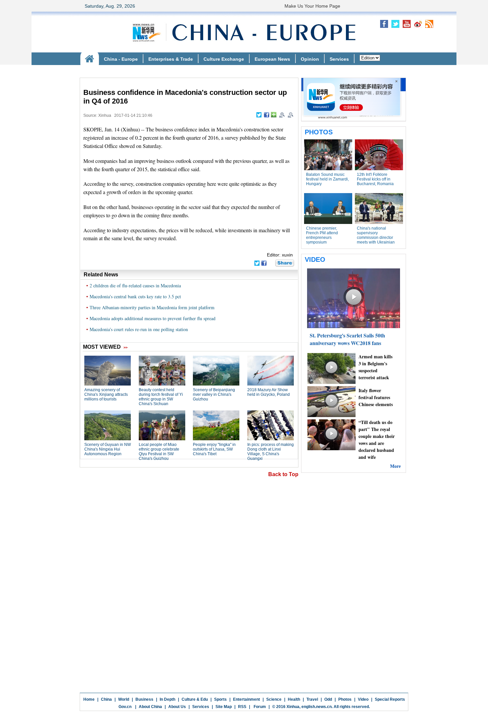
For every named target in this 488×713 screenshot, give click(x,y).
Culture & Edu (195, 699)
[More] (274, 114)
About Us (177, 706)
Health (294, 699)
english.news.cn (316, 706)
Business (144, 699)
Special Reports (390, 699)
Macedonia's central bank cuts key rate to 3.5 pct (135, 296)
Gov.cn (125, 706)
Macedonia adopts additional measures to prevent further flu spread (152, 318)
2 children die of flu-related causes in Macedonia (135, 285)
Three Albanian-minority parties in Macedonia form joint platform (152, 307)
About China (150, 706)
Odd (328, 699)
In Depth (167, 699)
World (123, 699)
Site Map (223, 706)
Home (89, 699)
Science (274, 699)
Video (363, 699)
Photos (345, 699)
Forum (259, 706)
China (106, 699)
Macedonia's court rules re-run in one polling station (139, 329)
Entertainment (246, 699)
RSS (242, 706)
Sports (220, 699)
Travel (312, 699)
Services (200, 706)
